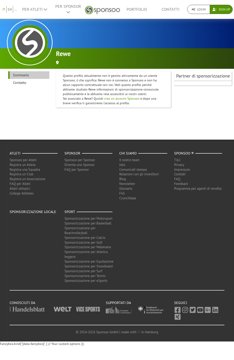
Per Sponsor (68, 6)
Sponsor (72, 153)
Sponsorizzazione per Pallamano (87, 247)
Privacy (179, 165)
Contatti (170, 9)
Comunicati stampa (133, 169)
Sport (69, 211)
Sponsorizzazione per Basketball (87, 223)
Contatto (19, 82)
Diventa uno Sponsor (79, 165)
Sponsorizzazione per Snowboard (88, 266)
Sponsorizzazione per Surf (83, 271)
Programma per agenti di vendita (197, 188)
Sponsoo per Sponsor (79, 160)
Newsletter (127, 183)
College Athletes (22, 193)
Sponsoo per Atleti (23, 160)
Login (201, 9)
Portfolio (137, 9)
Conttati (180, 174)
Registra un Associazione (27, 179)
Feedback (181, 183)
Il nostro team (129, 160)
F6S (122, 193)
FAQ (177, 179)
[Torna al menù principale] (102, 9)
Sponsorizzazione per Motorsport (88, 218)
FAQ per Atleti (20, 183)
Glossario (125, 188)
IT (4, 9)
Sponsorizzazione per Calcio (84, 237)
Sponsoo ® (184, 153)
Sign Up (224, 9)
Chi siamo (128, 153)
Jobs (122, 165)
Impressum (182, 169)
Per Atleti (33, 9)
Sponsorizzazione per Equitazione (89, 261)
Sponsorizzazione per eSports (85, 280)
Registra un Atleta (22, 165)
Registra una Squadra (25, 169)
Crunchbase (127, 198)
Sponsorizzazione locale (33, 211)
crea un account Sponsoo (121, 98)
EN (10, 9)
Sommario (21, 75)
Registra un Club (21, 174)
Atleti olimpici (20, 188)
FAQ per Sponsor (76, 169)
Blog (122, 179)
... (15, 9)
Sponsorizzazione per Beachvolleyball (80, 230)
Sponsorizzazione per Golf (83, 242)
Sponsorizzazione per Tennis (85, 276)
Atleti (15, 153)
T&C (177, 160)
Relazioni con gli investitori (139, 174)
